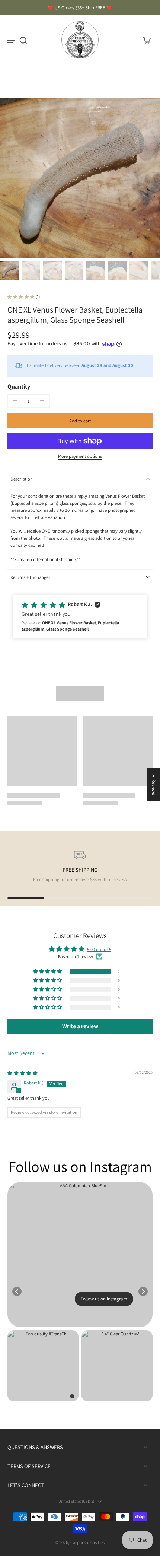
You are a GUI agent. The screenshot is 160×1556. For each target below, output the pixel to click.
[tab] (72, 1396)
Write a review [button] (80, 1026)
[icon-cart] (144, 39)
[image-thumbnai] (9, 270)
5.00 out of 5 (99, 949)
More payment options (80, 456)
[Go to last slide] (17, 1291)
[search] (23, 39)
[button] (80, 421)
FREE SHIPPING (80, 869)
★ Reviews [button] (154, 784)
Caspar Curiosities (87, 1542)
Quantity (18, 386)
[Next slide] (143, 1291)
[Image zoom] (80, 178)
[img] (22, 1073)
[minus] (15, 401)
